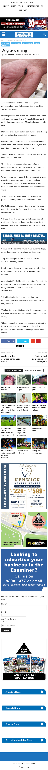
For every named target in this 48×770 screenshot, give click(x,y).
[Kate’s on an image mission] (8, 380)
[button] (44, 34)
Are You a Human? (8, 620)
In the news (16, 43)
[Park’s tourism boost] (39, 420)
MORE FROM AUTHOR (33, 370)
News (37, 43)
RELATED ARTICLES (14, 370)
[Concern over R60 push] (39, 380)
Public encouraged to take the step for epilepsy (39, 407)
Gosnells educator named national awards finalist (23, 407)
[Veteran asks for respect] (24, 380)
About (6, 6)
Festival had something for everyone (39, 359)
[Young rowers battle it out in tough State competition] (24, 420)
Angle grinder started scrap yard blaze (11, 359)
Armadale (5, 43)
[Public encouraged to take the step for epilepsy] (39, 398)
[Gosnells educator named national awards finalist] (24, 398)
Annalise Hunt (8, 55)
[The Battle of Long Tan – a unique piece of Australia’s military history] (8, 398)
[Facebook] (23, 13)
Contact (23, 10)
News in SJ (5, 45)
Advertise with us (35, 6)
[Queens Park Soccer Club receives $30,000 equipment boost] (8, 420)
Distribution (17, 6)
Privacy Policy (24, 767)
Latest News (27, 43)
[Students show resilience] (24, 443)
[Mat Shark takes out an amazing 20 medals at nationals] (8, 443)
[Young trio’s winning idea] (39, 443)
